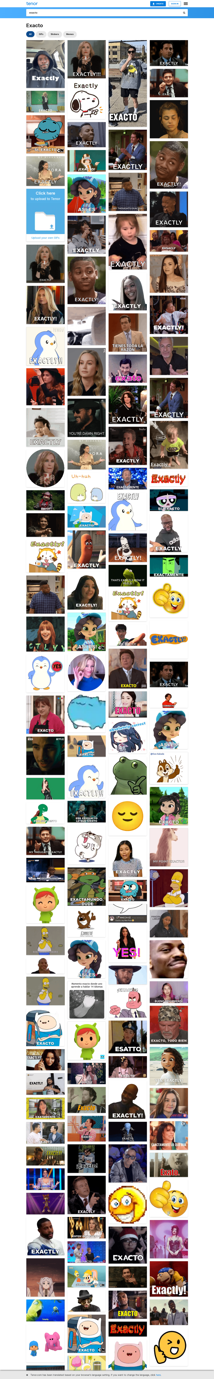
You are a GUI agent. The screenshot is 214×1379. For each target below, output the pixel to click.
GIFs (41, 34)
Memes (70, 34)
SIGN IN (174, 3)
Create (159, 3)
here (158, 1374)
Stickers (55, 34)
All (30, 34)
